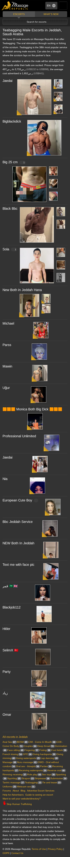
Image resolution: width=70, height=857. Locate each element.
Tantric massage (13, 782)
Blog (23, 790)
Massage (9, 762)
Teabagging (33, 782)
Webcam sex (25, 786)
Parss (7, 345)
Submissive (58, 778)
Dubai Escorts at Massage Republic (15, 5)
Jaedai (7, 81)
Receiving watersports (32, 770)
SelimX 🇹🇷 (10, 650)
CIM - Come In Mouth (41, 742)
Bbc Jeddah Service (18, 522)
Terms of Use (39, 849)
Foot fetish (58, 750)
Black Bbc (10, 208)
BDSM (22, 742)
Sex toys (48, 774)
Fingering (31, 750)
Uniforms (9, 786)
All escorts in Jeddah (15, 736)
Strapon (28, 778)
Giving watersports (28, 758)
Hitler (6, 629)
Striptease (42, 778)
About (16, 790)
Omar (7, 714)
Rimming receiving (14, 774)
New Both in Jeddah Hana (22, 290)
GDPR (6, 853)
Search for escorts (36, 21)
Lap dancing (49, 758)
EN (48, 5)
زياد (5, 693)
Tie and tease (51, 782)
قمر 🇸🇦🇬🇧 (10, 586)
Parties (45, 766)
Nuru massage (27, 762)
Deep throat (45, 746)
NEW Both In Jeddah (18, 543)
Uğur (6, 388)
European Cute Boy (17, 500)
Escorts (19, 14)
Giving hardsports (44, 754)
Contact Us (17, 853)
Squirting (13, 778)
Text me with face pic (18, 564)
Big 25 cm (14, 162)
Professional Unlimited (19, 436)
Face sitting (15, 750)
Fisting (44, 750)
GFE (27, 754)
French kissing (12, 754)
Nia (5, 479)
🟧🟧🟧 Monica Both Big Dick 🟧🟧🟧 (32, 409)
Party (7, 672)
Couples (30, 746)
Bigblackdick (12, 121)
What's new (50, 14)
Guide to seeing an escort (39, 794)
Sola (9, 249)
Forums (7, 790)
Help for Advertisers (13, 794)
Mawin (7, 366)
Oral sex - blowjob (27, 766)
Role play (34, 774)
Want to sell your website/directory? (22, 798)
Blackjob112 (12, 607)
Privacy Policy (55, 849)
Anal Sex (9, 742)
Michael (8, 323)
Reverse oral (56, 770)
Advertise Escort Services (40, 790)
